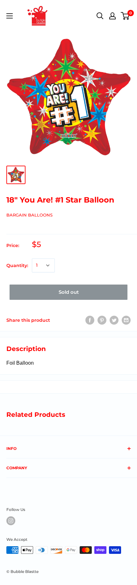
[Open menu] (9, 15)
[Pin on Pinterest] (101, 320)
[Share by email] (126, 320)
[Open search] (100, 15)
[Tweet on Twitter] (114, 320)
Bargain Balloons (29, 214)
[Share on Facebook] (89, 320)
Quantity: (17, 265)
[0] (125, 16)
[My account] (112, 15)
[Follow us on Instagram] (10, 520)
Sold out (69, 292)
